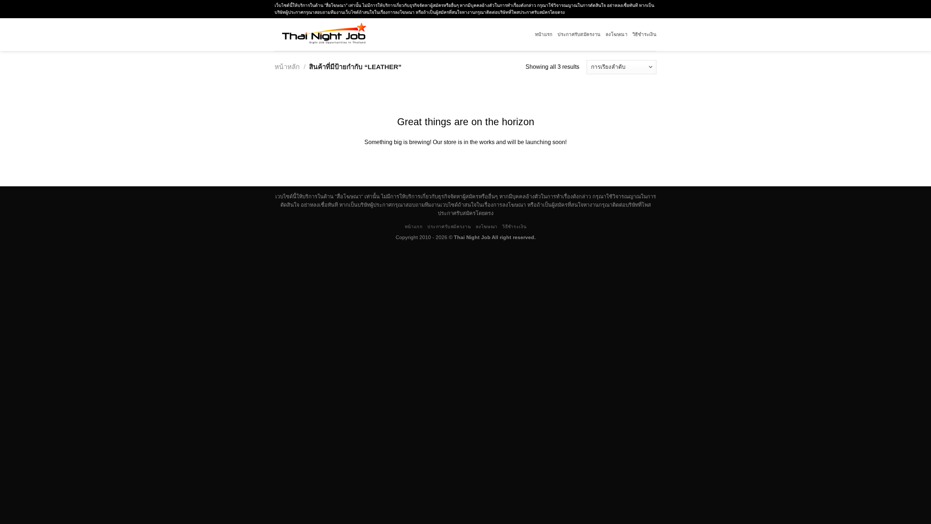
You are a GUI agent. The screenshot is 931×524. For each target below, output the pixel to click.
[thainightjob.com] (348, 34)
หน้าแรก (544, 34)
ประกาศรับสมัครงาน (579, 34)
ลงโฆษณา (616, 34)
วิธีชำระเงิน (644, 34)
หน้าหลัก (287, 67)
